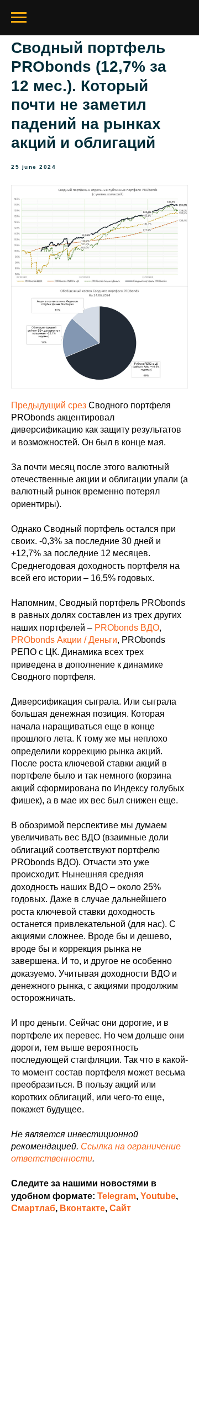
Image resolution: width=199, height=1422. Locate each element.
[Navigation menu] (19, 17)
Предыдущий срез (48, 405)
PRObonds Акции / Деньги (64, 640)
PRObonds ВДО (127, 627)
